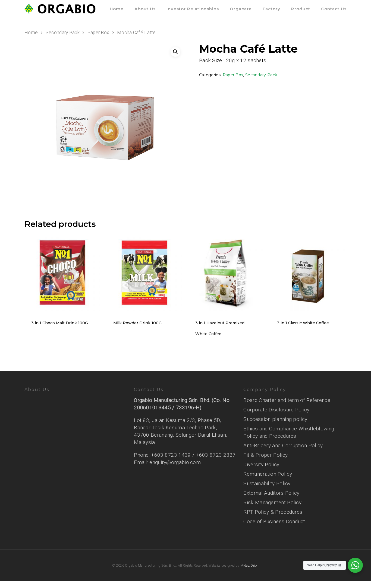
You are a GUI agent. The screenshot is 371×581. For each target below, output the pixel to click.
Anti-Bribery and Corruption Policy (283, 445)
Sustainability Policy (266, 483)
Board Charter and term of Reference (286, 400)
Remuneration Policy (267, 474)
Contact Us (334, 9)
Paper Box (98, 32)
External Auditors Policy (271, 493)
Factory (271, 9)
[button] (175, 52)
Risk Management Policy (272, 502)
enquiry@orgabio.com (175, 462)
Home (117, 9)
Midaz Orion (249, 565)
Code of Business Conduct (274, 521)
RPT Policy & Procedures (272, 512)
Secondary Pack (63, 32)
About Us (145, 9)
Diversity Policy (261, 464)
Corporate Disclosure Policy (276, 410)
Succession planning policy (275, 419)
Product (300, 9)
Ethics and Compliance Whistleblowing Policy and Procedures (288, 432)
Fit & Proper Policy (265, 455)
